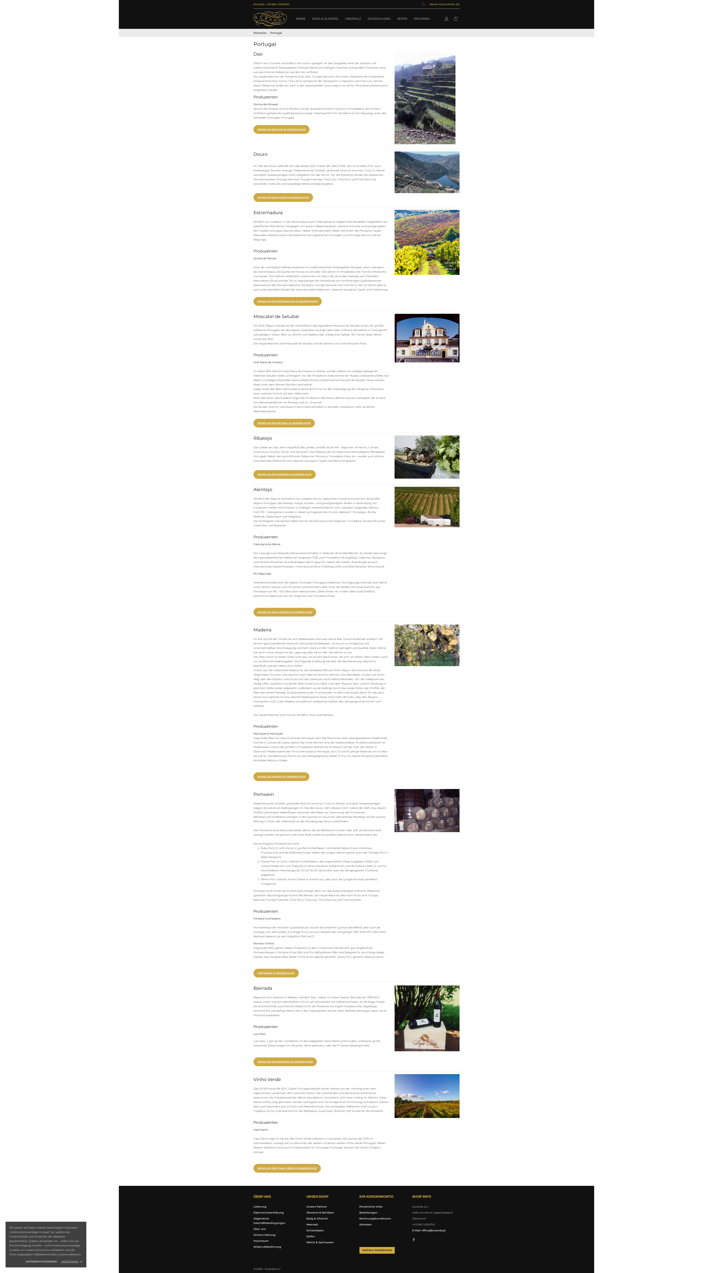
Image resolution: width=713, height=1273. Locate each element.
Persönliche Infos (370, 1206)
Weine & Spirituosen (320, 1242)
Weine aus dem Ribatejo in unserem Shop (284, 474)
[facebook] (413, 1239)
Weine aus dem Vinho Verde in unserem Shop (287, 1168)
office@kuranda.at (429, 1230)
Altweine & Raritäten (320, 1212)
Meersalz (312, 1224)
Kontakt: (259, 4)
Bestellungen (368, 1212)
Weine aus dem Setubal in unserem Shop (284, 423)
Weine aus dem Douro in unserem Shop (283, 197)
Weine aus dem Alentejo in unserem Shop (284, 612)
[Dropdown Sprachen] (446, 19)
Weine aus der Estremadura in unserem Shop (287, 301)
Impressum (261, 1241)
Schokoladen (315, 1230)
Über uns (259, 1229)
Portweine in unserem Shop (276, 973)
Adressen (365, 1224)
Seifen (310, 1236)
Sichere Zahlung (264, 1235)
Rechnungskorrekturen (375, 1218)
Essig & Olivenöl (317, 1218)
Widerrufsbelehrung (267, 1246)
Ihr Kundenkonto (376, 1197)
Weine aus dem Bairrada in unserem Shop (285, 1061)
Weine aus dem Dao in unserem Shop (281, 129)
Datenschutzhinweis (41, 1261)
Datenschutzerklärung (268, 1212)
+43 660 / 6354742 (277, 4)
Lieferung (259, 1206)
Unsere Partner (316, 1206)
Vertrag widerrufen (377, 1250)
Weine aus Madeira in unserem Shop (281, 776)
